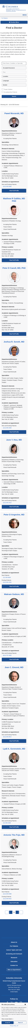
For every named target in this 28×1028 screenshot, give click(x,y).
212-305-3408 (7, 823)
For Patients (5, 18)
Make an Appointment (14, 969)
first (6, 912)
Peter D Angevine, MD (14, 514)
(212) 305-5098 (7, 186)
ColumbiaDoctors (14, 933)
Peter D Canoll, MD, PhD (14, 268)
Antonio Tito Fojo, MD (14, 835)
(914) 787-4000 (7, 655)
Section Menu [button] (15, 22)
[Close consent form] (25, 1004)
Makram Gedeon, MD (14, 594)
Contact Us (14, 965)
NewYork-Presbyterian (14, 928)
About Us (14, 942)
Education (14, 961)
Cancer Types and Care (14, 950)
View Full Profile (14, 190)
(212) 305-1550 (7, 582)
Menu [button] (25, 15)
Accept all (7, 1022)
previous (10, 912)
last (21, 912)
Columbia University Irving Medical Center (14, 1)
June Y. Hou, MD (14, 440)
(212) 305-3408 (7, 428)
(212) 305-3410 (7, 502)
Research (14, 957)
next (17, 912)
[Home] (14, 8)
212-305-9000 (7, 577)
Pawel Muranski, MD (14, 113)
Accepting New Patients (10, 92)
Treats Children (8, 89)
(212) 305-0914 (7, 736)
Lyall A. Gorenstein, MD (14, 749)
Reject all (20, 1022)
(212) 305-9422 (7, 898)
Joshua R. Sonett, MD (14, 342)
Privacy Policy (13, 1025)
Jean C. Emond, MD (14, 667)
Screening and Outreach (14, 954)
